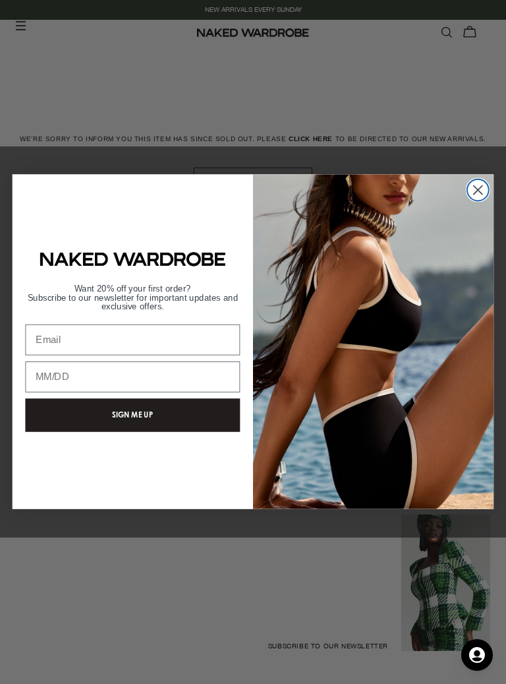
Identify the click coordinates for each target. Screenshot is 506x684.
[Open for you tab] (477, 655)
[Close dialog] (478, 190)
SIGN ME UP (132, 415)
